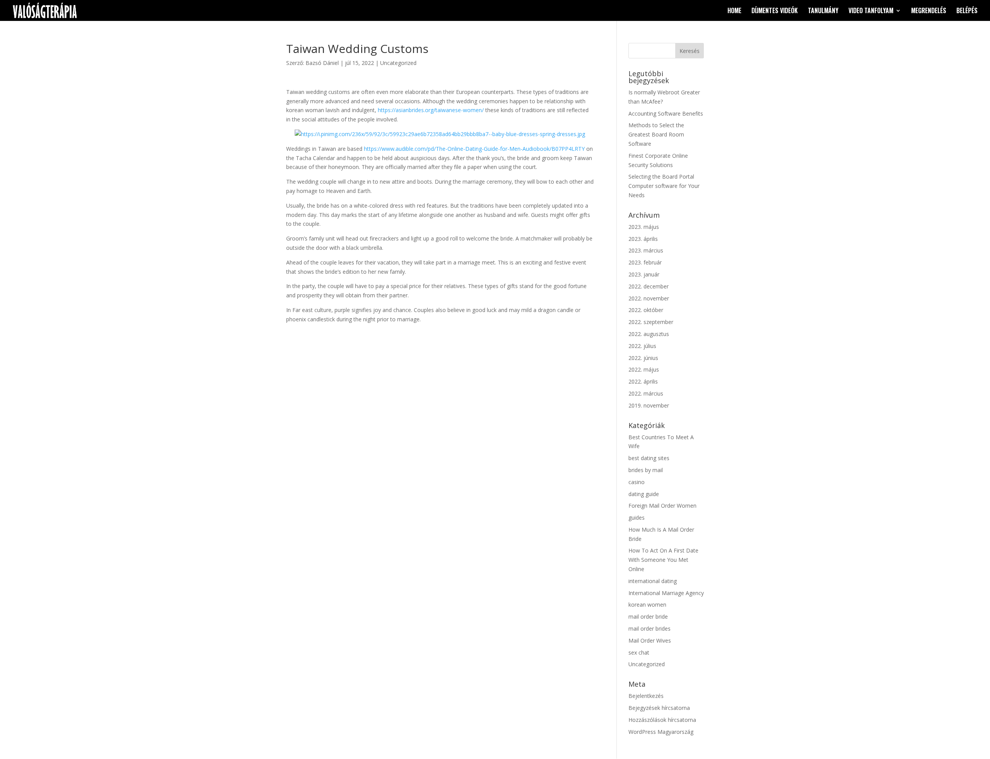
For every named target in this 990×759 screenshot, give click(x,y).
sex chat (638, 652)
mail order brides (649, 628)
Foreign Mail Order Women (662, 505)
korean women (647, 604)
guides (636, 517)
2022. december (648, 286)
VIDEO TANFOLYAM (870, 11)
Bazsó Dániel (322, 63)
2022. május (643, 369)
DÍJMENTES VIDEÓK (774, 11)
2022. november (648, 298)
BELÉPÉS (967, 11)
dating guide (643, 494)
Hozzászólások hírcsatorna (662, 719)
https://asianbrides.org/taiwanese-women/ (431, 110)
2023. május (643, 226)
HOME (734, 11)
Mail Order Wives (649, 640)
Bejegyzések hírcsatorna (659, 707)
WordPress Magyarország (660, 731)
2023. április (643, 238)
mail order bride (648, 616)
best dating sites (648, 458)
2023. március (645, 250)
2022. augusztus (648, 334)
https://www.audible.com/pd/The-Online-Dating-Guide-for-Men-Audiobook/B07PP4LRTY (474, 148)
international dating (652, 581)
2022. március (645, 393)
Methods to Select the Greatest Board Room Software (656, 134)
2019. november (648, 405)
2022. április (643, 381)
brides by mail (645, 470)
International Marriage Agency (666, 593)
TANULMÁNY (823, 11)
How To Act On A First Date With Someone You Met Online (663, 560)
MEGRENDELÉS (928, 11)
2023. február (645, 262)
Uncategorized (398, 63)
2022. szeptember (650, 322)
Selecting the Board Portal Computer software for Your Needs (664, 186)
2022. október (645, 310)
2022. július (642, 346)
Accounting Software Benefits (665, 113)
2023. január (643, 274)
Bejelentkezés (646, 695)
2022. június (643, 358)
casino (636, 482)
